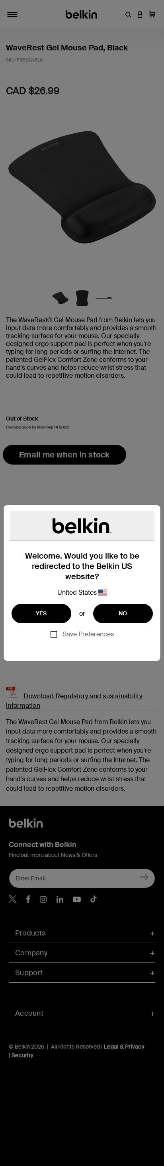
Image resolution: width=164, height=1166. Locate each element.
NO (123, 613)
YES (41, 613)
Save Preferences (88, 634)
